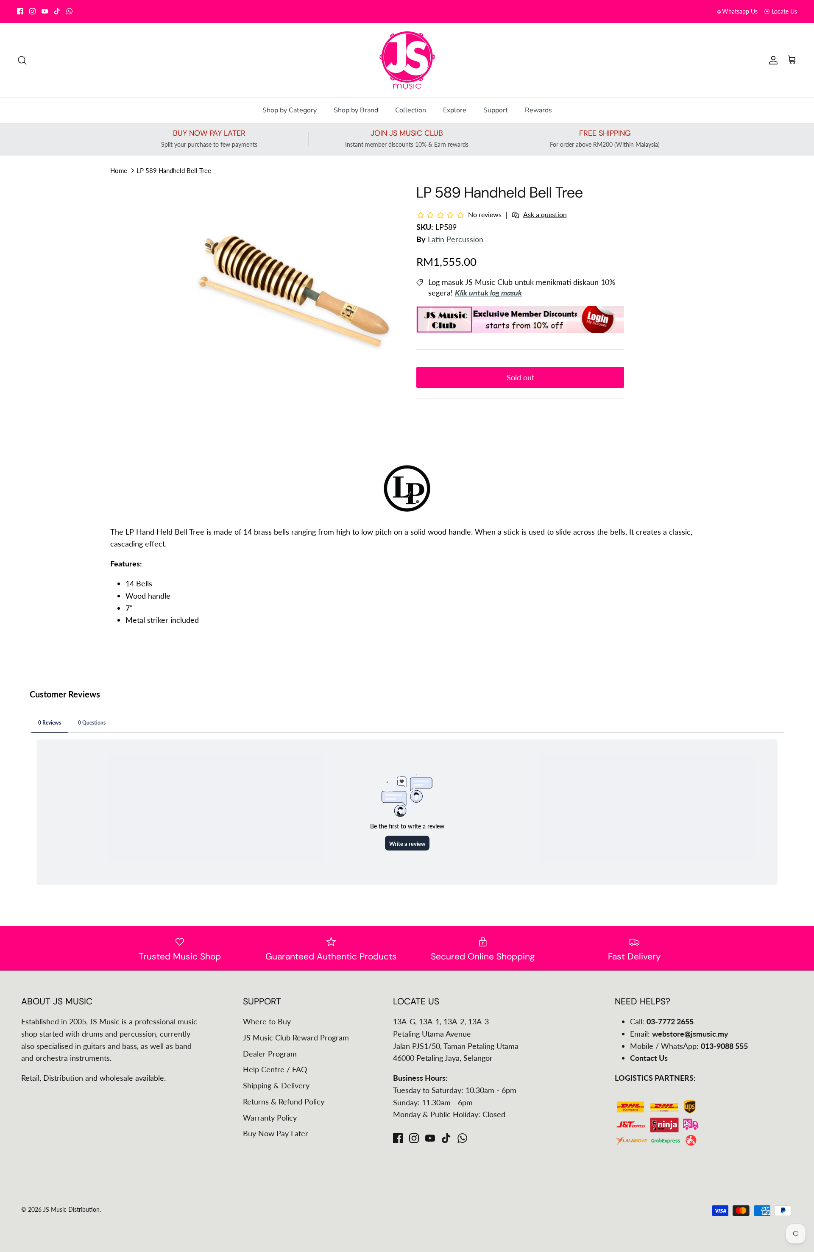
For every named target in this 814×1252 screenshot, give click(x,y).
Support (495, 110)
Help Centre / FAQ (275, 1069)
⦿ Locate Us (780, 11)
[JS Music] (407, 60)
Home (118, 170)
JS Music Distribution (71, 1209)
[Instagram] (32, 11)
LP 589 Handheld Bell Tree (174, 170)
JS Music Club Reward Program (296, 1037)
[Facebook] (20, 11)
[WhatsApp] (69, 11)
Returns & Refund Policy (283, 1101)
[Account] (771, 60)
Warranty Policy (270, 1117)
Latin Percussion (455, 239)
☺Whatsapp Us (737, 11)
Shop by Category (289, 110)
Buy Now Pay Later (275, 1133)
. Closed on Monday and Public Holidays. (436, 11)
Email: (679, 1033)
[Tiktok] (57, 11)
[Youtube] (45, 11)
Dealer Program (270, 1053)
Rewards (538, 110)
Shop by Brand (356, 110)
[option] (294, 294)
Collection (410, 110)
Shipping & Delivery (276, 1085)
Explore (454, 110)
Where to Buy (267, 1021)
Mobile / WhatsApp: (689, 1046)
